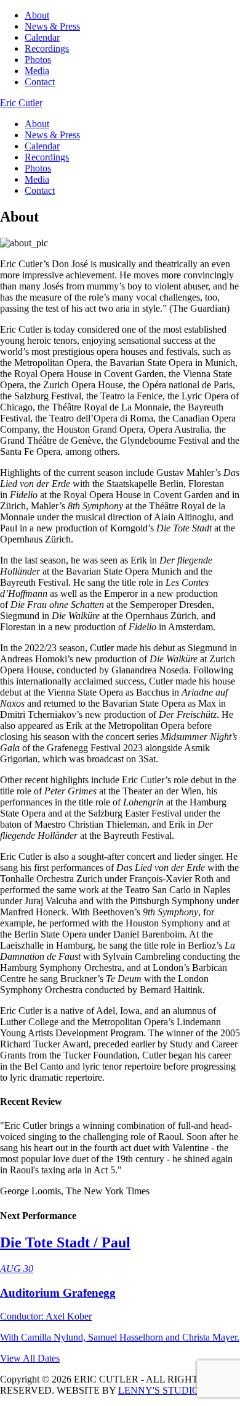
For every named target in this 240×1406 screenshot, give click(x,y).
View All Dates (30, 1358)
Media (37, 70)
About (37, 15)
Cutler (21, 103)
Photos (38, 59)
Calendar (42, 37)
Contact (40, 82)
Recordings (47, 48)
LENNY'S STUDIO (158, 1390)
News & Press (52, 26)
